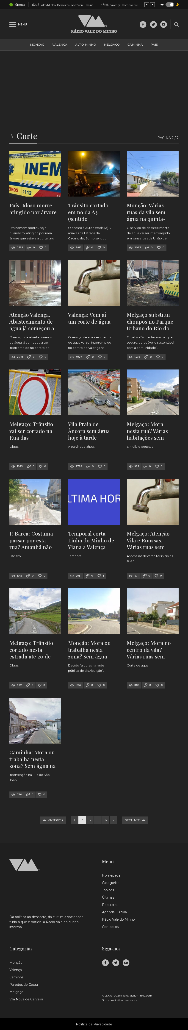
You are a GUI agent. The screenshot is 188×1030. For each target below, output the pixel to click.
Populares (110, 905)
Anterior (56, 820)
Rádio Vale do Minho (118, 919)
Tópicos (108, 890)
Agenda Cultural (114, 912)
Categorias (110, 883)
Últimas (108, 897)
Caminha (135, 44)
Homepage (111, 875)
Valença (59, 44)
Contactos (110, 927)
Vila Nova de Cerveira (26, 999)
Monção (37, 44)
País (154, 44)
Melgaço (112, 44)
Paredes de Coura (23, 985)
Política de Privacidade (94, 1024)
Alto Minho (85, 44)
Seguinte (132, 820)
